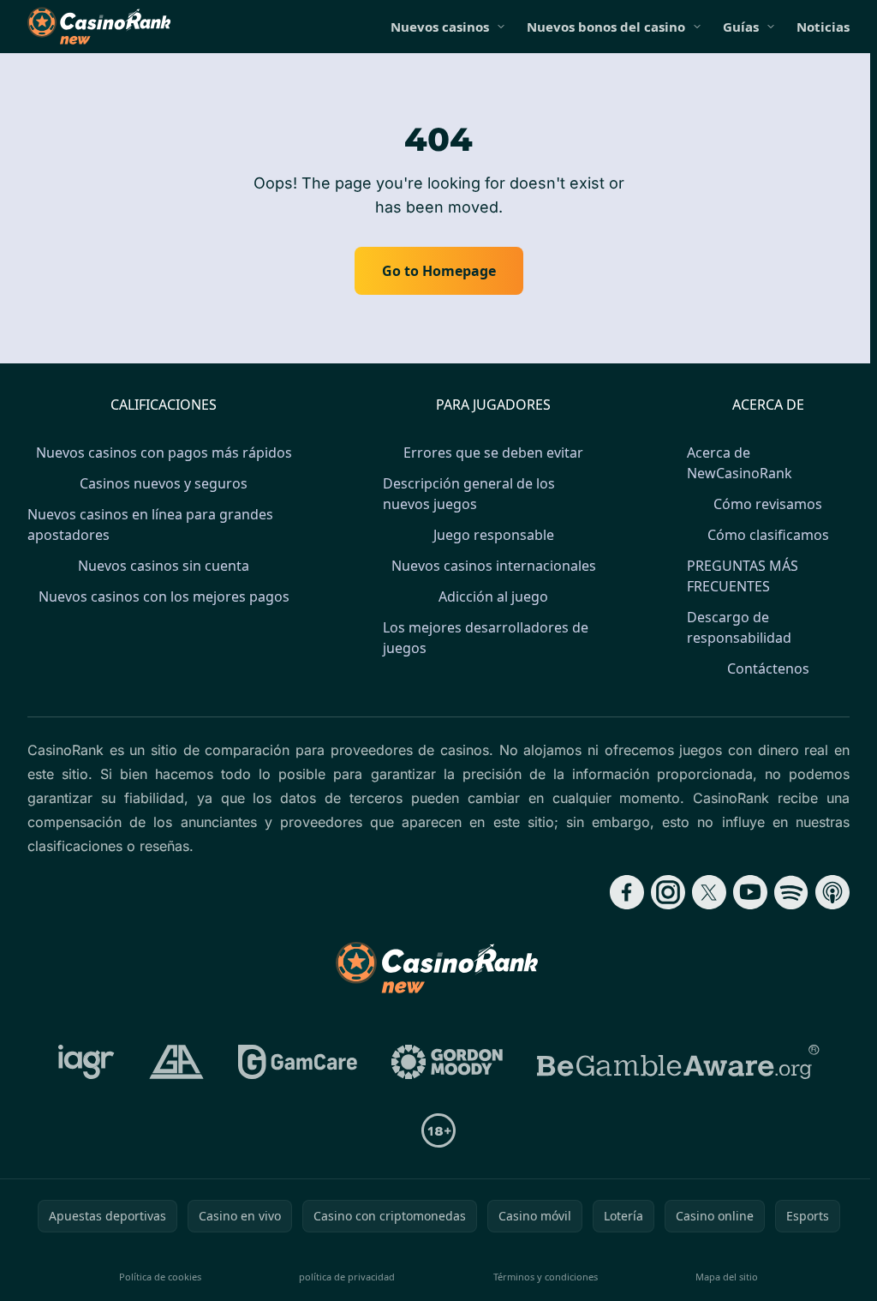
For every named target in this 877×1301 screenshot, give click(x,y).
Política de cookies (160, 1276)
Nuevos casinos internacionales (493, 565)
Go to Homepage (439, 270)
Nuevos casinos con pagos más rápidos (164, 452)
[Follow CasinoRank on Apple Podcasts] (832, 892)
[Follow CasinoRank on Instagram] (668, 892)
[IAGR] (86, 1062)
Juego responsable (493, 534)
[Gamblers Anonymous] (176, 1062)
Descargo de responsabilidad (739, 627)
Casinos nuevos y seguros (164, 483)
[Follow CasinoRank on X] (709, 892)
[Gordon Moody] (447, 1062)
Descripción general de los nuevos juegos (469, 493)
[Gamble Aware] (678, 1062)
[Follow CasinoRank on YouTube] (750, 892)
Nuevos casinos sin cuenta (163, 565)
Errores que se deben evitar (493, 452)
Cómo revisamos (767, 504)
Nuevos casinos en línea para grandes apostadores (150, 524)
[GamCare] (297, 1062)
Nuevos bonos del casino (606, 26)
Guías (741, 26)
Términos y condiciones (545, 1276)
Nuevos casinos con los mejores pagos (164, 596)
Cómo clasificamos (768, 534)
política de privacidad (347, 1276)
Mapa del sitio (726, 1276)
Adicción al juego (493, 596)
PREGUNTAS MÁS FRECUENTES (742, 576)
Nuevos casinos (440, 26)
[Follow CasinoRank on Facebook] (627, 892)
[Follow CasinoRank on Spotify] (791, 892)
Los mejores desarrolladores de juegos (485, 637)
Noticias (823, 26)
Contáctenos (768, 668)
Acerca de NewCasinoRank (739, 463)
